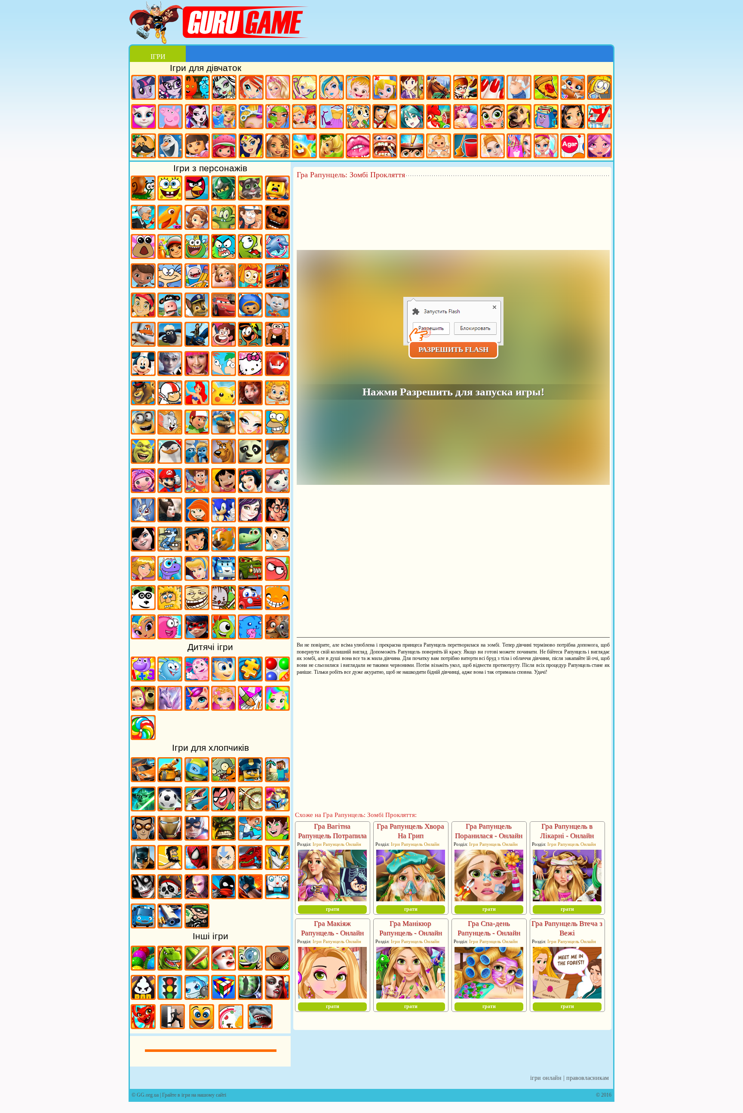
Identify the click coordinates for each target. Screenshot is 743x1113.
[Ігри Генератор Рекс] (143, 838)
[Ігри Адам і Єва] (170, 607)
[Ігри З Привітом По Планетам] (250, 344)
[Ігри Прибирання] (465, 147)
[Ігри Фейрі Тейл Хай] (331, 88)
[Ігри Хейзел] (358, 88)
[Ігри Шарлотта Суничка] (224, 147)
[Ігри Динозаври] (170, 968)
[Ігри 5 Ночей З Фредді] (277, 227)
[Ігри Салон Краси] (492, 117)
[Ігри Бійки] (250, 896)
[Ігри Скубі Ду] (223, 461)
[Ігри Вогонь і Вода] (197, 88)
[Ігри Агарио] (573, 147)
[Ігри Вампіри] (277, 997)
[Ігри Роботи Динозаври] (250, 867)
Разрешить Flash (453, 349)
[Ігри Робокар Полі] (223, 578)
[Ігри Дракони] (143, 1026)
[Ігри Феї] (331, 147)
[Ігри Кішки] (573, 88)
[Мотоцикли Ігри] (250, 808)
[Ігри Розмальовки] (250, 708)
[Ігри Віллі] (250, 607)
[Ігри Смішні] (201, 1026)
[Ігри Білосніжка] (250, 490)
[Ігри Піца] (546, 88)
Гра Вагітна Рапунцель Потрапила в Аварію (332, 835)
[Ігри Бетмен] (143, 867)
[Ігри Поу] (143, 256)
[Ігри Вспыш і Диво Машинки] (277, 285)
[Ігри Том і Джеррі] (170, 432)
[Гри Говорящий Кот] (250, 197)
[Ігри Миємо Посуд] (231, 1026)
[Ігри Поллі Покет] (304, 88)
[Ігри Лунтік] (197, 678)
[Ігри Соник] (223, 519)
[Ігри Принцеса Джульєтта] (277, 708)
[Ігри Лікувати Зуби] (385, 147)
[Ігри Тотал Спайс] (143, 578)
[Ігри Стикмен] (223, 896)
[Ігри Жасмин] (197, 549)
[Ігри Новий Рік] (223, 968)
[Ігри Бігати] (250, 838)
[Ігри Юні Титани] (223, 808)
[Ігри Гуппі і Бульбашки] (277, 402)
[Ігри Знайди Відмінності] (250, 968)
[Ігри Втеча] (172, 1026)
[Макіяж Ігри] (278, 117)
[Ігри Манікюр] (492, 88)
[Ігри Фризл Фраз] (170, 636)
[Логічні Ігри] (223, 997)
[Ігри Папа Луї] (143, 147)
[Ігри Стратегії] (277, 808)
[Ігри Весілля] (492, 147)
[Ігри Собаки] (519, 117)
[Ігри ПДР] (170, 997)
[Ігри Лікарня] (385, 88)
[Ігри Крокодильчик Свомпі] (223, 227)
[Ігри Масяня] (170, 285)
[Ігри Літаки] (143, 344)
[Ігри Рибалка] (197, 808)
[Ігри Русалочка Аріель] (197, 402)
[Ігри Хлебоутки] (197, 256)
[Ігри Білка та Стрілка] (223, 549)
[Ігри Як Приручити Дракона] (197, 344)
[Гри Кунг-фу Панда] (250, 461)
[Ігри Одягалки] (224, 117)
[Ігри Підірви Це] (197, 997)
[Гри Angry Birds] (197, 197)
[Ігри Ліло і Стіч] (223, 490)
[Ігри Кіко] (143, 519)
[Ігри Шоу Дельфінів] (277, 256)
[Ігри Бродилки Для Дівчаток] (599, 88)
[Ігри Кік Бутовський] (170, 402)
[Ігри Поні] (143, 88)
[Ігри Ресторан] (385, 117)
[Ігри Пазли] (250, 678)
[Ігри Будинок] (599, 117)
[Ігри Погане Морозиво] (143, 997)
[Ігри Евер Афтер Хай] (197, 117)
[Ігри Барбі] (278, 88)
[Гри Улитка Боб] (143, 197)
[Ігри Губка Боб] (170, 197)
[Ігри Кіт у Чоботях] (277, 461)
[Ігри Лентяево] (197, 373)
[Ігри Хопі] (170, 578)
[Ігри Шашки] (277, 968)
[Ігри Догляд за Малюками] (438, 147)
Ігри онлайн (546, 1078)
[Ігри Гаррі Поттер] (277, 519)
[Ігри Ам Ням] (250, 256)
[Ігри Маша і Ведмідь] (143, 708)
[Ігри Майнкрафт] (277, 779)
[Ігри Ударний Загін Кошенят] (223, 607)
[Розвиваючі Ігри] (143, 678)
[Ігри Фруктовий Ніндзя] (197, 968)
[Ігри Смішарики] (170, 678)
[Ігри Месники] (197, 838)
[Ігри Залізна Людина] (170, 838)
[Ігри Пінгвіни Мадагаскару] (170, 461)
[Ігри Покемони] (223, 402)
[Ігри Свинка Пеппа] (170, 117)
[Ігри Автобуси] (143, 925)
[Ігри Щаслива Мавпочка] (277, 607)
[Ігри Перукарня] (251, 117)
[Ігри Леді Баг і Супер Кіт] (197, 636)
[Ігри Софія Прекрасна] (197, 227)
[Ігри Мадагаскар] (143, 402)
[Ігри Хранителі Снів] (170, 373)
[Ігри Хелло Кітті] (250, 373)
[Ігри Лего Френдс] (573, 117)
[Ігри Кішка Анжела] (143, 117)
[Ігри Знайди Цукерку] (143, 737)
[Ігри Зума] (143, 968)
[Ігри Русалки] (465, 117)
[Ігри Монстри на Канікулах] (143, 549)
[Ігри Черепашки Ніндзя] (197, 779)
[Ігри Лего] (277, 197)
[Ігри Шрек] (143, 461)
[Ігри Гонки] (143, 779)
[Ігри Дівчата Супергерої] (251, 147)
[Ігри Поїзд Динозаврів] (170, 227)
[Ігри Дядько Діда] (277, 344)
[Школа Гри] (546, 117)
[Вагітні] (519, 88)
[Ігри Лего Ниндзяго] (223, 197)
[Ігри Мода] (331, 117)
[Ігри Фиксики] (250, 285)
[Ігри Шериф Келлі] (277, 490)
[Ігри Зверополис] (277, 636)
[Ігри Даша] (197, 147)
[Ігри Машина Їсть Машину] (250, 578)
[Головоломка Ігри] (223, 678)
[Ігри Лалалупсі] (143, 490)
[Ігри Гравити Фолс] (250, 227)
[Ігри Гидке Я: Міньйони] (143, 432)
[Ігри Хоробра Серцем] (250, 402)
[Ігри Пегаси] (170, 708)
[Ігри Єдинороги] (197, 708)
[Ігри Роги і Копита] (170, 314)
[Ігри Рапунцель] (223, 285)
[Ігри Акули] (260, 1026)
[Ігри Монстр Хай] (224, 88)
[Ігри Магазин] (519, 147)
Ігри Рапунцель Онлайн (337, 844)
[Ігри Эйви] (278, 147)
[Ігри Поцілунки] (358, 147)
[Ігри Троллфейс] (197, 607)
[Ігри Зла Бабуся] (143, 227)
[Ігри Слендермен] (197, 896)
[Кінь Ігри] (438, 88)
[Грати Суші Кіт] (250, 636)
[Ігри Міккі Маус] (143, 373)
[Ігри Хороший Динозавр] (250, 549)
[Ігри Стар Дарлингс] (599, 147)
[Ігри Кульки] (277, 678)
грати (332, 909)
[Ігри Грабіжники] (197, 925)
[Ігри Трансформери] (277, 867)
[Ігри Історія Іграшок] (197, 490)
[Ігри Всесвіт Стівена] (223, 344)
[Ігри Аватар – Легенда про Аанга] (223, 867)
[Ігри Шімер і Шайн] (143, 636)
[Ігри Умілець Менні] (197, 432)
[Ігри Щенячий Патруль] (197, 314)
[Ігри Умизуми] (250, 314)
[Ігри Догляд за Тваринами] (358, 117)
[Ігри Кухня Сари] (412, 88)
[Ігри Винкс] (251, 88)
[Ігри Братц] (250, 432)
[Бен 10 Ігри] (277, 838)
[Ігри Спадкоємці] (250, 519)
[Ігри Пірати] (170, 896)
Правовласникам (587, 1078)
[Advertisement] (453, 202)
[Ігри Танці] (546, 147)
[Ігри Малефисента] (170, 519)
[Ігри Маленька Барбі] (223, 708)
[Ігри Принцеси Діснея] (304, 117)
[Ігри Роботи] (277, 896)
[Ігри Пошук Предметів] (250, 997)
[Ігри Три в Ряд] (304, 147)
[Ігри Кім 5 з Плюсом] (197, 519)
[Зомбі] (223, 779)
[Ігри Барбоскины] (277, 314)
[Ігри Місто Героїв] (277, 373)
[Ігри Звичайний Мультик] (170, 549)
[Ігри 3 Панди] (143, 607)
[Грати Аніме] (412, 117)
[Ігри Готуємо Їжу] (465, 88)
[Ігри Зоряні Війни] (143, 808)
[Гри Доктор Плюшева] (143, 285)
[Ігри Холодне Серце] (170, 147)
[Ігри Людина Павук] (197, 867)
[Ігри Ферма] (438, 117)
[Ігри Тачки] (223, 314)
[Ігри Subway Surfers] (170, 256)
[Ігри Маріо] (170, 490)
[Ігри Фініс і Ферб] (223, 373)
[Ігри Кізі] (223, 636)
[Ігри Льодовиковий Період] (223, 432)
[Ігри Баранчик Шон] (170, 344)
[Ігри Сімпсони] (277, 432)
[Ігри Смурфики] (197, 461)
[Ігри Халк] (223, 838)
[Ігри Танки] (170, 779)
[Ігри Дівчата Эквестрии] (170, 88)
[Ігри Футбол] (170, 808)
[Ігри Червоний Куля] (277, 578)
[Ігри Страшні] (143, 896)
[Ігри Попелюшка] (197, 578)
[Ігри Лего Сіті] (250, 779)
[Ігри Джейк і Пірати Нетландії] (143, 314)
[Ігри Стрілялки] (170, 925)
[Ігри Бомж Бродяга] (170, 867)
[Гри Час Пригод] (197, 285)
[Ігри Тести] (412, 147)
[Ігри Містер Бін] (277, 549)
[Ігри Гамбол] (223, 256)
